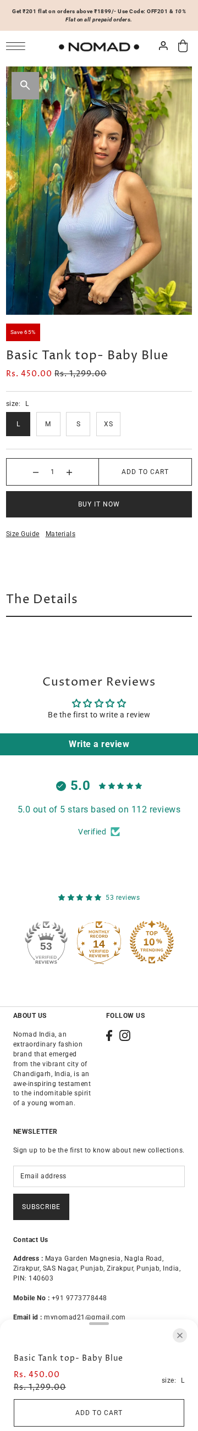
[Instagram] (124, 1035)
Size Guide (23, 534)
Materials (61, 534)
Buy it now (99, 504)
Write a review (99, 744)
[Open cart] (183, 45)
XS (108, 424)
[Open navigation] (18, 46)
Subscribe (41, 1207)
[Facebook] (109, 1035)
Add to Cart (145, 472)
